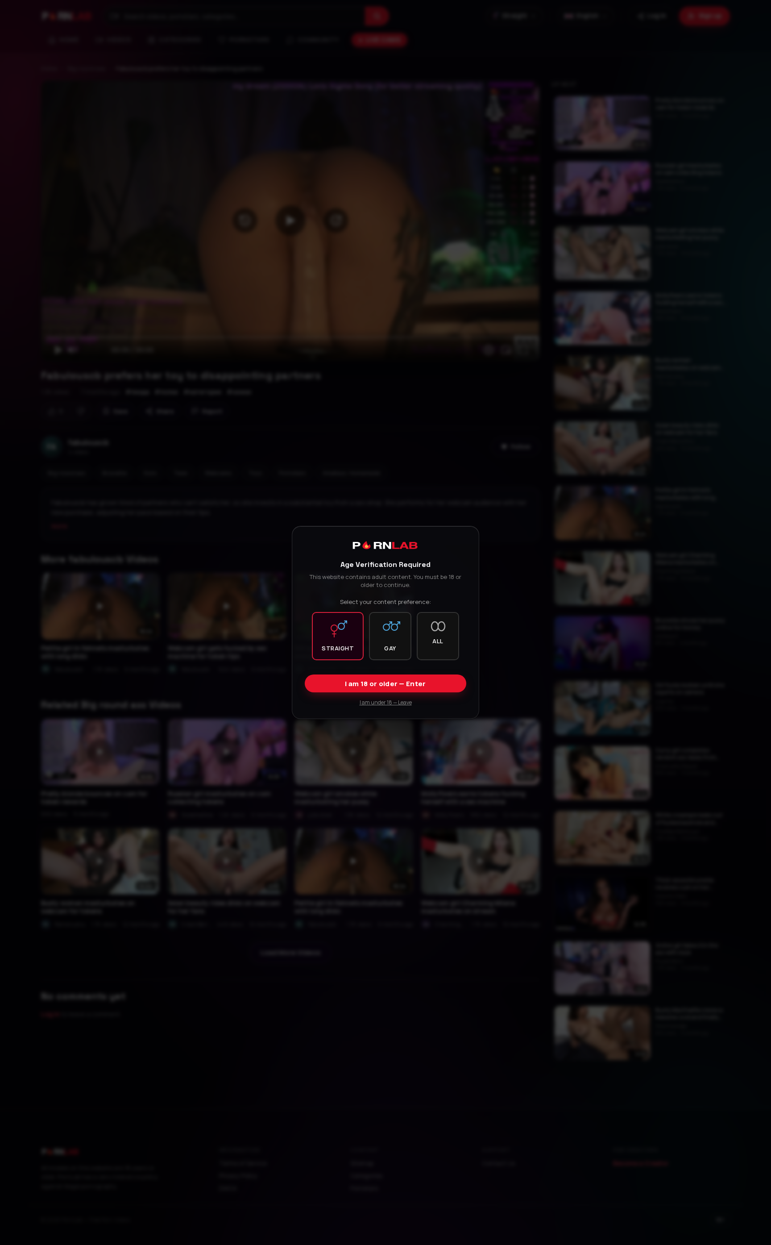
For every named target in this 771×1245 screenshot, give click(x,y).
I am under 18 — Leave (386, 702)
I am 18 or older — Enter (385, 683)
